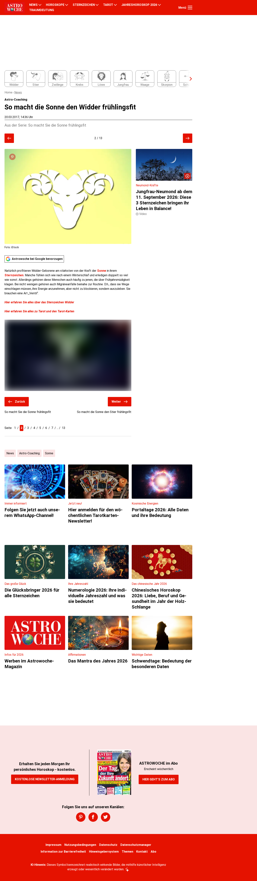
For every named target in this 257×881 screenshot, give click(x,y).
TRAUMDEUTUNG (41, 10)
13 (63, 428)
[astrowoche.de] (15, 7)
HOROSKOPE (55, 4)
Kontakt (142, 851)
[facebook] (93, 817)
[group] (96, 78)
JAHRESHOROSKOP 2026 (139, 4)
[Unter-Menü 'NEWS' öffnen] (39, 5)
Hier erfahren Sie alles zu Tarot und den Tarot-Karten (39, 311)
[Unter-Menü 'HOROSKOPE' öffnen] (66, 5)
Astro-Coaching (29, 453)
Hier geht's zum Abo (158, 779)
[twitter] (105, 817)
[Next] (189, 78)
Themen (127, 851)
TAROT (108, 4)
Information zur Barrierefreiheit (63, 851)
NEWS (33, 4)
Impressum (53, 845)
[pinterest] (80, 817)
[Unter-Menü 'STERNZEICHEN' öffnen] (97, 5)
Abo (153, 851)
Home (8, 92)
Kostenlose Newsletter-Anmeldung (45, 779)
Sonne (102, 270)
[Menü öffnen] (190, 7)
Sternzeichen (14, 275)
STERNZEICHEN (84, 4)
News (18, 92)
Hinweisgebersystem (104, 851)
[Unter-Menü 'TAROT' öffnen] (115, 5)
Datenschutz (108, 845)
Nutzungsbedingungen (80, 845)
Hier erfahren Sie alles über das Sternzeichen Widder (39, 302)
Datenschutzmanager (135, 845)
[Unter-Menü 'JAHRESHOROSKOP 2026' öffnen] (159, 5)
